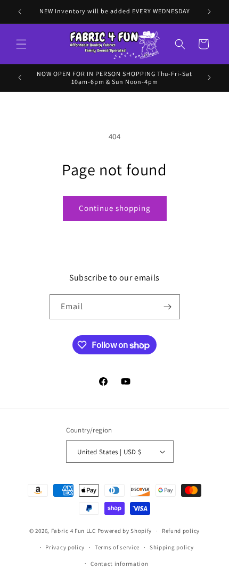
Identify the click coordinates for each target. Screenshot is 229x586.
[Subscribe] (167, 306)
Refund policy (181, 530)
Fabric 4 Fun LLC (73, 530)
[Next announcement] (209, 11)
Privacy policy (65, 547)
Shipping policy (172, 547)
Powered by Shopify (124, 530)
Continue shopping (115, 208)
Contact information (119, 563)
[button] (21, 44)
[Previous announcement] (19, 11)
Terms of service (117, 547)
